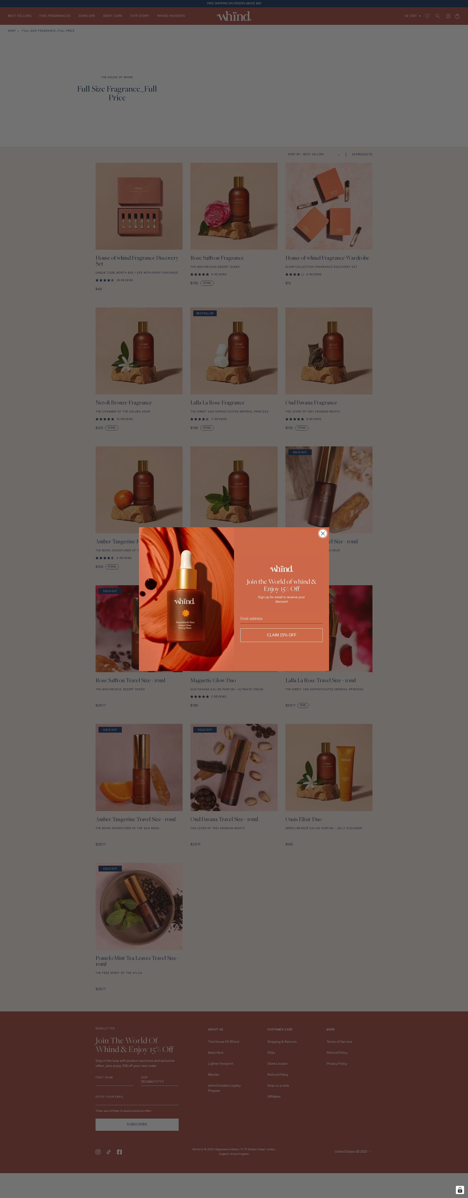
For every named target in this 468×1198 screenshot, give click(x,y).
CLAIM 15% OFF (281, 635)
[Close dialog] (323, 533)
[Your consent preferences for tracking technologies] (460, 1190)
